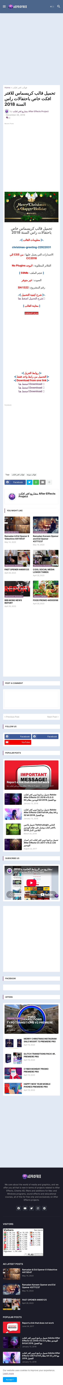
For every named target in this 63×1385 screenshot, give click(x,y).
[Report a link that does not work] (11, 1327)
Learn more (8, 1373)
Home (7, 88)
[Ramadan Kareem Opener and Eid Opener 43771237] (11, 1289)
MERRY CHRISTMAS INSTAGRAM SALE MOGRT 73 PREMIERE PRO (40, 1040)
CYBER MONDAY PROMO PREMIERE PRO (36, 1070)
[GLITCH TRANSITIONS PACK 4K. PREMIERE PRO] (13, 1058)
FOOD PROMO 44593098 (45, 600)
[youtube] (25, 1208)
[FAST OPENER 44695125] (11, 1304)
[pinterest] (44, 1208)
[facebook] (18, 1208)
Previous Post (12, 716)
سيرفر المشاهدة (31, 313)
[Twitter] (29, 482)
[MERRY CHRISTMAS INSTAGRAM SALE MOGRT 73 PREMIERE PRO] (13, 1043)
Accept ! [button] (10, 1379)
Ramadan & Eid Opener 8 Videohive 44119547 (17, 537)
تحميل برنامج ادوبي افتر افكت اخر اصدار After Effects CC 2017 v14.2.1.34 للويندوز (41, 843)
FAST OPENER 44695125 (17, 569)
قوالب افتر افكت (19, 88)
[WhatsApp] (36, 482)
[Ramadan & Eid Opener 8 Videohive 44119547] (11, 1274)
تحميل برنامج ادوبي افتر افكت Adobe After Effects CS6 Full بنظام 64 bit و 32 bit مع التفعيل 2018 (41, 812)
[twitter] (31, 1208)
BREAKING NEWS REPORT (13, 601)
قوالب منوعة (31, 474)
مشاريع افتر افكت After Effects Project (37, 495)
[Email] (43, 482)
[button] (4, 6)
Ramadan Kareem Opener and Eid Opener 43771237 (45, 539)
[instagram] (37, 1208)
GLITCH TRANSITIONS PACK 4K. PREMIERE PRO (40, 1055)
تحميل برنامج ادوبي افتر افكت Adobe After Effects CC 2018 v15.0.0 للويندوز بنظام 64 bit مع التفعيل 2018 (40, 797)
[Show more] (49, 482)
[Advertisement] (31, 49)
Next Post (52, 716)
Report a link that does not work (38, 1323)
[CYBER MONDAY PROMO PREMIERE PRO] (13, 1073)
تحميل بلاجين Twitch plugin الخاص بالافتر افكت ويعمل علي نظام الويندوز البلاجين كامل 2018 (40, 827)
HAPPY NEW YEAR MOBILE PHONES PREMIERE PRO (37, 1085)
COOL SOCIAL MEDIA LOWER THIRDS (43, 570)
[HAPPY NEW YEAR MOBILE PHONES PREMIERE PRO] (13, 1088)
